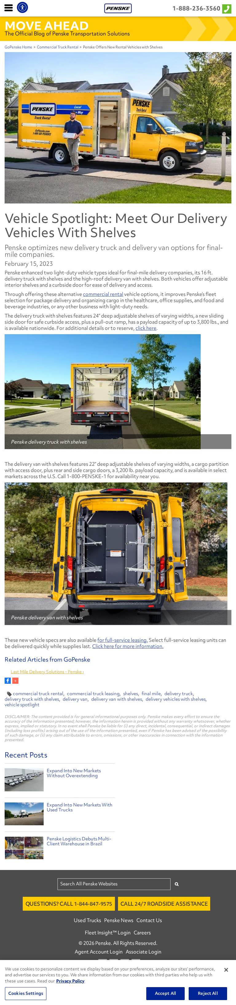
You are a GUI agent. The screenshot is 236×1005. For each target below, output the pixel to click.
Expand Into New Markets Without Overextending (74, 773)
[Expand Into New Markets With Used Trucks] (24, 815)
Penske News (118, 920)
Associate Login (143, 951)
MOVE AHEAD (47, 26)
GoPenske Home (18, 47)
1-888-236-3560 (196, 8)
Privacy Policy (70, 981)
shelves (130, 693)
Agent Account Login (99, 951)
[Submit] (177, 884)
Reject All (208, 993)
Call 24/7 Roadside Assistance (164, 903)
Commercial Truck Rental (57, 47)
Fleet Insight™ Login (108, 932)
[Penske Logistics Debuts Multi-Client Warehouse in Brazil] (24, 849)
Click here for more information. (127, 646)
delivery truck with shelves (32, 699)
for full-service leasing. (122, 640)
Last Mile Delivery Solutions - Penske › (47, 672)
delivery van (75, 699)
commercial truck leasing (93, 693)
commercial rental (103, 294)
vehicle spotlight (22, 705)
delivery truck (178, 693)
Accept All (165, 993)
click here (146, 328)
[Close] (226, 970)
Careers (142, 932)
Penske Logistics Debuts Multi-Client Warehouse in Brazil (79, 841)
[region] (118, 982)
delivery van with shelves (116, 699)
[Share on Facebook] (8, 681)
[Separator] (15, 681)
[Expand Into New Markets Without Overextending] (24, 781)
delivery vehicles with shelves (176, 699)
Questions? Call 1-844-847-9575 (69, 903)
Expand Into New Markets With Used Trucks (79, 807)
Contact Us (149, 920)
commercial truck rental (38, 693)
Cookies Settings (25, 993)
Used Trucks (87, 920)
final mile (151, 693)
